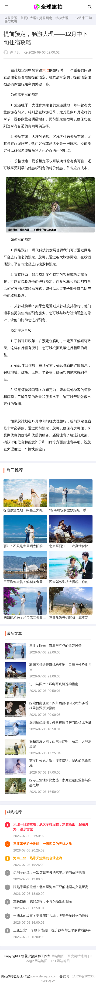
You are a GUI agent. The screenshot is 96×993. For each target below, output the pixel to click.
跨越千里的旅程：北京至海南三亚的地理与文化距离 (50, 887)
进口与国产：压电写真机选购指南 (53, 684)
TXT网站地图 (60, 961)
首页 (24, 18)
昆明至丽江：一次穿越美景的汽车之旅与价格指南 (49, 872)
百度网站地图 (77, 956)
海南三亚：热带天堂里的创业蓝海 (37, 858)
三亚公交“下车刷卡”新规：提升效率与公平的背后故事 (52, 930)
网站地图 (58, 956)
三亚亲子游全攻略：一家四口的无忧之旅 (42, 843)
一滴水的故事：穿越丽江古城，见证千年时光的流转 (50, 916)
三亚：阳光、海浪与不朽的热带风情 (55, 645)
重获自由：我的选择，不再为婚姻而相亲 (42, 901)
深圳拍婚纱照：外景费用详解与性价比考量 (60, 722)
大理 (33, 18)
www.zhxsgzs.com (44, 976)
